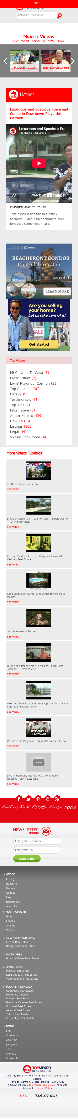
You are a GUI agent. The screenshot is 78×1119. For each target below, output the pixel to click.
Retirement (13, 901)
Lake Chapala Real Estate (21, 974)
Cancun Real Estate (18, 998)
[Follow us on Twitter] (28, 801)
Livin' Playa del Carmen (34, 383)
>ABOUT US (39, 40)
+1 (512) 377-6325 (43, 1096)
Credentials (13, 1035)
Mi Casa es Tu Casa (29, 372)
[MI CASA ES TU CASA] (24, 71)
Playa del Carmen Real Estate (24, 1002)
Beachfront (12, 883)
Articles (10, 925)
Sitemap (11, 1053)
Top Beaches (24, 388)
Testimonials (24, 399)
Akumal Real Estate (18, 1010)
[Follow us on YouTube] (47, 801)
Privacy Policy (44, 1087)
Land (9, 897)
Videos (10, 930)
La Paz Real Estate (17, 942)
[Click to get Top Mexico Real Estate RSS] (57, 801)
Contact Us (12, 1058)
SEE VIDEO (13, 489)
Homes (10, 888)
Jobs (9, 1049)
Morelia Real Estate (17, 970)
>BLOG (60, 40)
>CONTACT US (21, 40)
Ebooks (10, 921)
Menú (37, 3)
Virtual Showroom (28, 437)
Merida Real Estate (17, 994)
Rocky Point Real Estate (20, 946)
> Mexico (9, 874)
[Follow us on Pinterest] (38, 801)
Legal (18, 431)
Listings (21, 426)
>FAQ (51, 40)
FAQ (8, 1030)
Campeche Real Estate (19, 990)
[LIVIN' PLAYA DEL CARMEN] (56, 71)
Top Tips (20, 405)
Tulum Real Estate (17, 1014)
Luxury (19, 394)
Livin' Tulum (23, 378)
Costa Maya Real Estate (20, 1018)
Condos (10, 892)
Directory (11, 1044)
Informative (22, 410)
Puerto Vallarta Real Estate (22, 958)
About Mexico (26, 415)
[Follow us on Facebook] (19, 801)
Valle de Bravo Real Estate (22, 978)
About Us (11, 906)
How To (20, 421)
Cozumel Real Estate (18, 1006)
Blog (9, 916)
